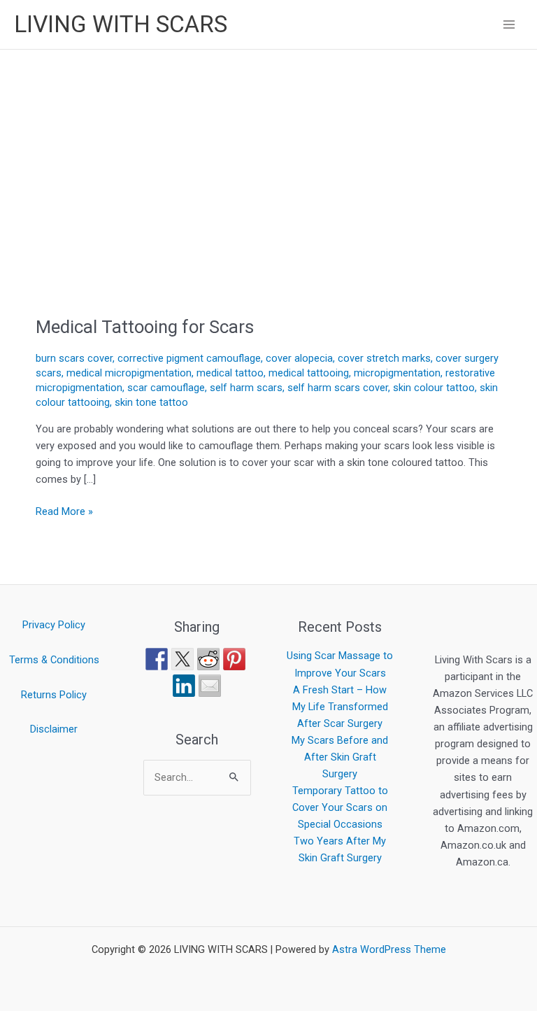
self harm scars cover (337, 387)
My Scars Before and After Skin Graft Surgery (340, 757)
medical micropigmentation (129, 373)
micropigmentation (397, 373)
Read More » (64, 510)
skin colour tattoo (434, 387)
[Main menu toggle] (509, 24)
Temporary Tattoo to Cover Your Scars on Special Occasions (340, 807)
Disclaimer (54, 729)
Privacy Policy (53, 624)
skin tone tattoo (151, 402)
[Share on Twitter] (182, 659)
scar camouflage (166, 387)
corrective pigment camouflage (189, 358)
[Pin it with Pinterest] (234, 659)
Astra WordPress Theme (389, 949)
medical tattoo (230, 373)
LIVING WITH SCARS (120, 24)
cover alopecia (299, 358)
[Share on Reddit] (208, 659)
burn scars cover (74, 358)
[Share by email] (210, 685)
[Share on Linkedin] (184, 685)
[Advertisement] (268, 155)
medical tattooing (308, 373)
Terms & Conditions (54, 659)
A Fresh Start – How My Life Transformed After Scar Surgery (340, 707)
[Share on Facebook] (156, 659)
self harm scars (246, 387)
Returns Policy (54, 694)
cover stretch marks (384, 358)
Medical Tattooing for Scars (145, 326)
